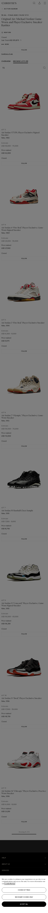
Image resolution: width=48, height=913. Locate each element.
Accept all (24, 904)
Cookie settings (24, 890)
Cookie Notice (10, 884)
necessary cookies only (24, 897)
